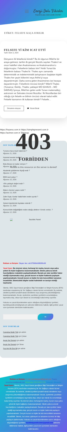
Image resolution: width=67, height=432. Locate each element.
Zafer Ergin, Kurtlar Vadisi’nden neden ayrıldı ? (20, 197)
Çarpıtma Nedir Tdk (10, 332)
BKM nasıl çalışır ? (10, 177)
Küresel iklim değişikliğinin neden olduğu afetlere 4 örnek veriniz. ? (28, 210)
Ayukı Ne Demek (9, 340)
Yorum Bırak (34, 108)
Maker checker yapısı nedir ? (14, 190)
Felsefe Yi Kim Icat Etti (25, 49)
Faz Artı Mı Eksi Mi (10, 348)
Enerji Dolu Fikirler (48, 11)
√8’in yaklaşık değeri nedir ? (13, 183)
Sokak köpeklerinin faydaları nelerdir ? (17, 203)
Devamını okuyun (15, 109)
